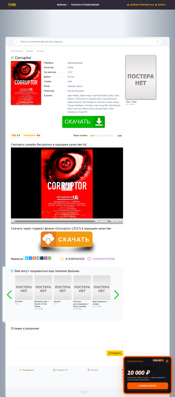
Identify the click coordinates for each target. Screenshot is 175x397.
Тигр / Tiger (131, 101)
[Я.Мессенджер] (26, 258)
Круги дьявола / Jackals (100, 302)
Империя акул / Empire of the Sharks (41, 304)
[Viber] (45, 258)
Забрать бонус (148, 386)
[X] (41, 258)
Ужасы (79, 86)
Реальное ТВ (62, 370)
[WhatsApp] (49, 258)
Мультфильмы (28, 370)
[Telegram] (38, 258)
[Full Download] (16, 5)
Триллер (71, 86)
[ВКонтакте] (30, 258)
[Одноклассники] (34, 258)
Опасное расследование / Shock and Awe (80, 304)
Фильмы (61, 4)
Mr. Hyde (18, 301)
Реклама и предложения (85, 4)
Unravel (57, 301)
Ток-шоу (94, 370)
